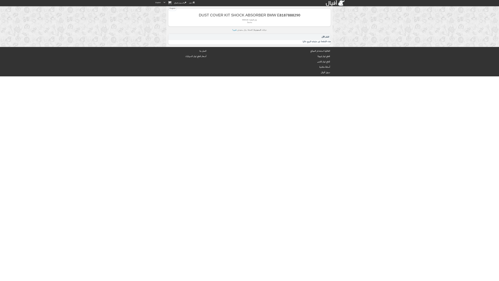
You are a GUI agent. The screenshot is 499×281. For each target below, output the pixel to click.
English (158, 2)
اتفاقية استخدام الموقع (320, 51)
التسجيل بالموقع (179, 3)
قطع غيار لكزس (323, 62)
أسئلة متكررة (324, 67)
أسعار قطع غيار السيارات (195, 56)
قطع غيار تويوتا (324, 56)
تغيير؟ (234, 30)
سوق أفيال (325, 72)
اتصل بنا (202, 51)
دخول (191, 3)
